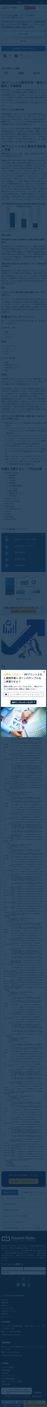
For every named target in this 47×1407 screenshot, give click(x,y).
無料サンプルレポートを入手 (22, 702)
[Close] (44, 672)
